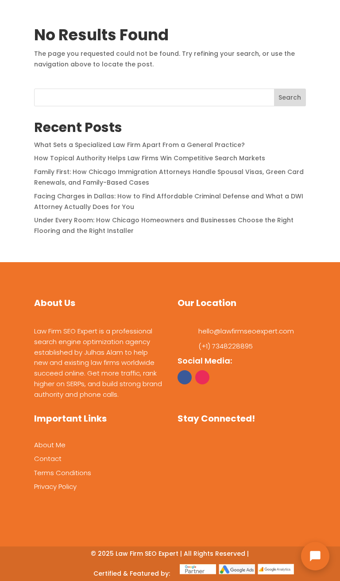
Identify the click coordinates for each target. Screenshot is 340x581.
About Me (50, 444)
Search (289, 97)
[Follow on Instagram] (202, 377)
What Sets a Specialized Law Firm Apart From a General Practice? (139, 144)
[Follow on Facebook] (185, 377)
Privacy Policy (55, 486)
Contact (48, 458)
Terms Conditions (62, 472)
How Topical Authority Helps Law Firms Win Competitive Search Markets (149, 158)
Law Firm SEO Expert (147, 553)
